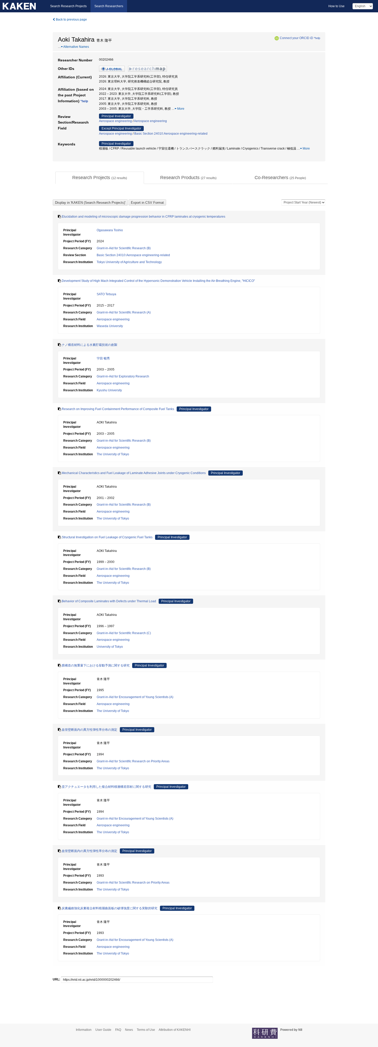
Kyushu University (109, 390)
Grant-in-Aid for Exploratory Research (123, 376)
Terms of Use (146, 1030)
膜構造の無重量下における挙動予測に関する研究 (96, 665)
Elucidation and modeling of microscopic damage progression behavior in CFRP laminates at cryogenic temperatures (143, 216)
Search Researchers (108, 6)
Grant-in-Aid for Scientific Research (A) (124, 312)
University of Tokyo (110, 646)
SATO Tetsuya (106, 294)
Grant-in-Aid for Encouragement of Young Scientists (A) (135, 697)
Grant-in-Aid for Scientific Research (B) (124, 248)
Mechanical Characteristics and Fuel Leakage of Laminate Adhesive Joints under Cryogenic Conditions (134, 473)
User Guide (103, 1030)
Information (84, 1030)
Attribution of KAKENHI (175, 1030)
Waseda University (110, 326)
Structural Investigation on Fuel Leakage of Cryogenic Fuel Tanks (107, 537)
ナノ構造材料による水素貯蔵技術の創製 (89, 345)
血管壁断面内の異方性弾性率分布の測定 (89, 729)
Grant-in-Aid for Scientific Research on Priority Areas (133, 761)
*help (317, 38)
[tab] (99, 178)
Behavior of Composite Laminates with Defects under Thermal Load (109, 601)
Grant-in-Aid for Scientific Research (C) (124, 633)
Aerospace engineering (115, 121)
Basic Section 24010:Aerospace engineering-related (171, 133)
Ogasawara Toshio (110, 230)
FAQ (118, 1030)
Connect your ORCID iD (296, 38)
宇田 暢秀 (103, 358)
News (129, 1030)
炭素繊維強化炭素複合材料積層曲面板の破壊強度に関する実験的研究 (109, 908)
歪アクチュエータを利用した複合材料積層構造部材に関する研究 (106, 787)
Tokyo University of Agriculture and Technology (129, 262)
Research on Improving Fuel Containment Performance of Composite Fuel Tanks (118, 409)
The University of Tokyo (113, 454)
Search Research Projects (68, 6)
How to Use (336, 6)
